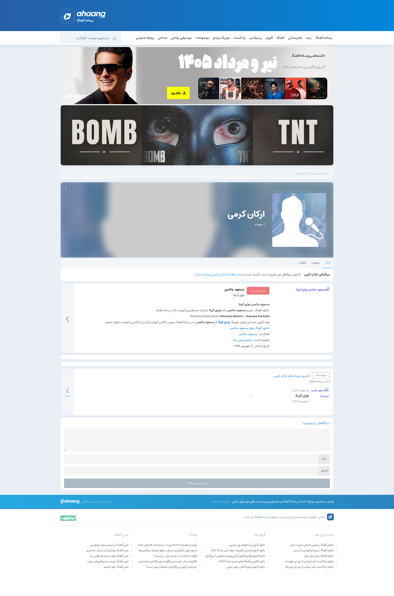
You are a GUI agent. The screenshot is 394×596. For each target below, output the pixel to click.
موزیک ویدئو (221, 38)
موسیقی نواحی (181, 38)
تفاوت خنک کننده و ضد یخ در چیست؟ (175, 556)
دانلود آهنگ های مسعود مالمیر (250, 328)
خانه (326, 173)
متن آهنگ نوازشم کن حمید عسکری (107, 550)
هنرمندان (295, 38)
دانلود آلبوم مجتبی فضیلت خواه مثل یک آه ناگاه (238, 550)
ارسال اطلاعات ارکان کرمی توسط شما (220, 274)
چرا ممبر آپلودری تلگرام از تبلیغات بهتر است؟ (171, 566)
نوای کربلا (238, 295)
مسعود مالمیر (248, 334)
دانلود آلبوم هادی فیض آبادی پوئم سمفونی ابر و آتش (235, 556)
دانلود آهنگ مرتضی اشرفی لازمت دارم (312, 545)
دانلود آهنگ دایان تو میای (319, 556)
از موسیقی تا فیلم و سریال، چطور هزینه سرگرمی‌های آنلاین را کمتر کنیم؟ (166, 550)
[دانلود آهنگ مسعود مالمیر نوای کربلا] (301, 315)
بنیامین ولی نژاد (242, 340)
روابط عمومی (145, 38)
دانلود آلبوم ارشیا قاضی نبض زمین (245, 566)
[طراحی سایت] (68, 517)
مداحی (162, 38)
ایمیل (324, 470)
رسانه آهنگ (323, 38)
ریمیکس (255, 38)
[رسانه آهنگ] (91, 15)
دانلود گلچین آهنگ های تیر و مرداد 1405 (242, 561)
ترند (308, 38)
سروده (316, 262)
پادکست (240, 38)
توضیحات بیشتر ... (220, 501)
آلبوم (269, 38)
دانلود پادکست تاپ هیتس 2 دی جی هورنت (309, 561)
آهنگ (280, 38)
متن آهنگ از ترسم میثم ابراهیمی (109, 545)
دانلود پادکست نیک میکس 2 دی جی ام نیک (309, 566)
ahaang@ (70, 501)
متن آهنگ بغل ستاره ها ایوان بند (109, 556)
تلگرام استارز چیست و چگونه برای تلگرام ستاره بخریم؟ (166, 561)
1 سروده (260, 224)
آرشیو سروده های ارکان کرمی (291, 376)
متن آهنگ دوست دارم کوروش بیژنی (108, 561)
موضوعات (202, 38)
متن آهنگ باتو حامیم (116, 566)
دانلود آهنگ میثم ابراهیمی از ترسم (314, 550)
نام (324, 458)
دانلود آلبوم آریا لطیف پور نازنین (247, 545)
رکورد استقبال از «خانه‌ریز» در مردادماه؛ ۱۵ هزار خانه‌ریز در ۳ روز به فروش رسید (166, 545)
